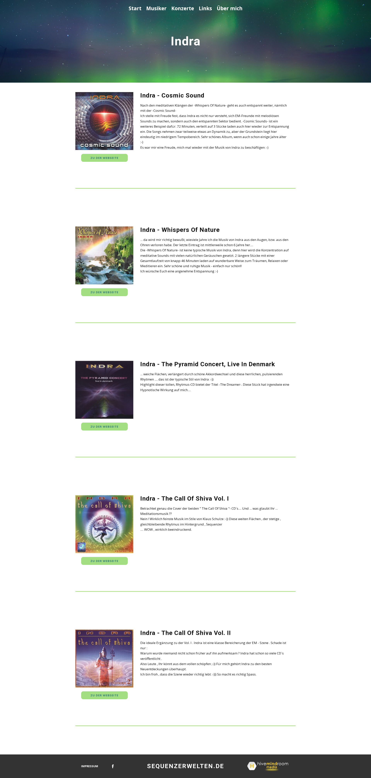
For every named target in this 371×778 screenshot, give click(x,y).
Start (135, 8)
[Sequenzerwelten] (113, 766)
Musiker (156, 8)
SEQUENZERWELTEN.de (185, 766)
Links (205, 8)
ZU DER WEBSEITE (104, 158)
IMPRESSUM (89, 766)
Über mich (230, 8)
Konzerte (182, 8)
